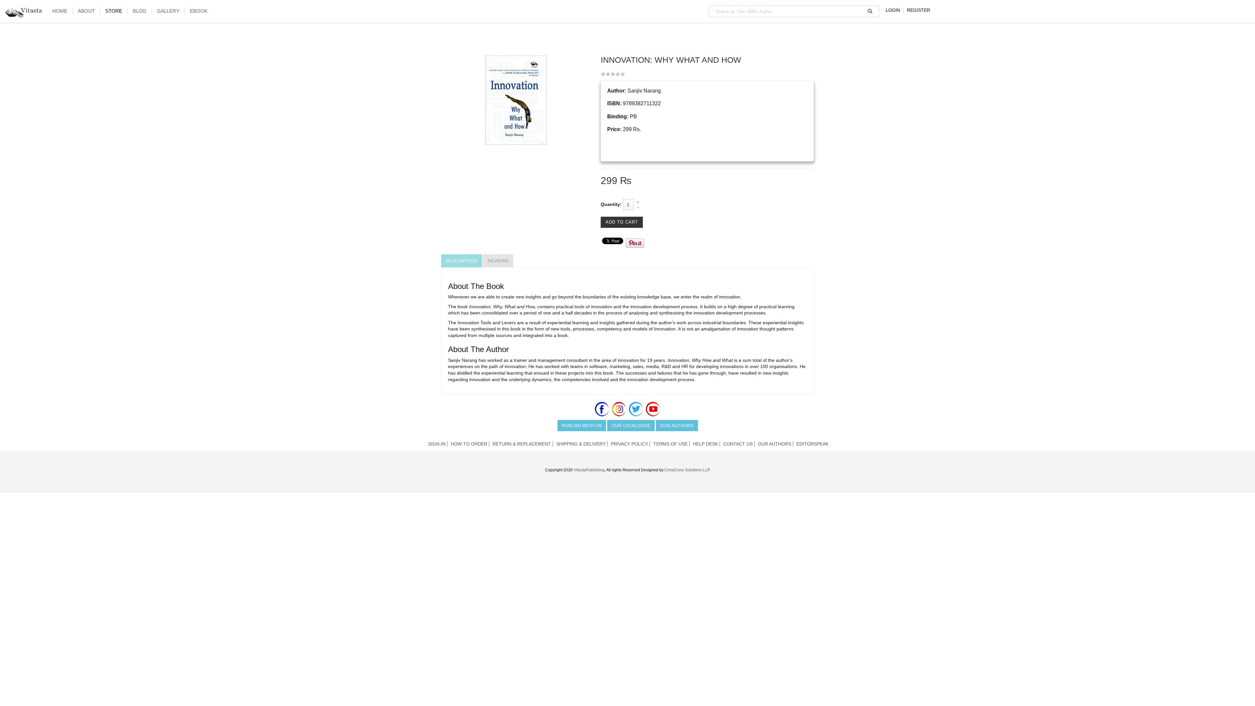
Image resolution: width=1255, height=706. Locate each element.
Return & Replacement (522, 443)
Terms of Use (670, 443)
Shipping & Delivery (581, 443)
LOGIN (893, 10)
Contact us (738, 443)
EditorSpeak (812, 443)
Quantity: (611, 204)
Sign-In (436, 443)
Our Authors (677, 425)
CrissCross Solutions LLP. (687, 470)
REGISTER (918, 10)
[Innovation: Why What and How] (516, 99)
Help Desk (705, 443)
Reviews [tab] (498, 260)
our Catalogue (630, 425)
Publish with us (582, 425)
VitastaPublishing (589, 470)
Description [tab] (461, 260)
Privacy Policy (629, 443)
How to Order (469, 443)
